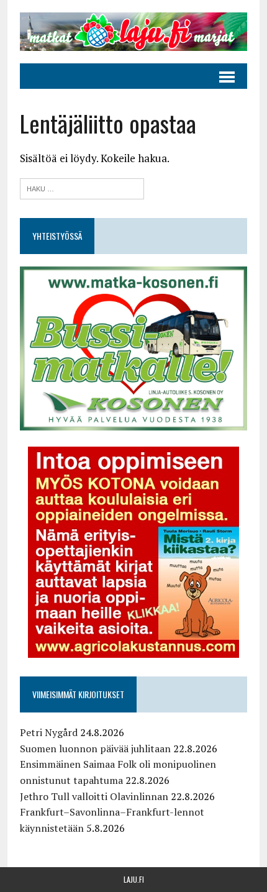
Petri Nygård (49, 732)
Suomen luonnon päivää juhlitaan (95, 748)
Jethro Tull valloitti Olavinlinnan (94, 796)
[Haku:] (82, 187)
